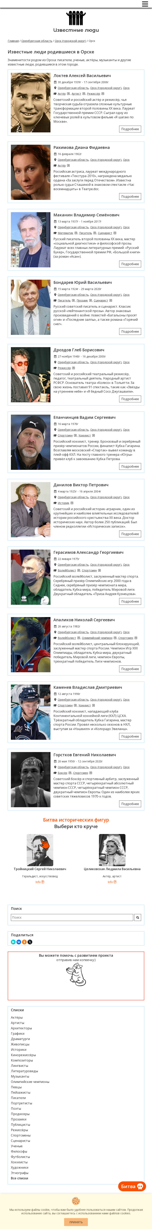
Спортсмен (65, 435)
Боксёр (62, 773)
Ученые (17, 1146)
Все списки (19, 1178)
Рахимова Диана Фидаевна (81, 147)
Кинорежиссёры (23, 1055)
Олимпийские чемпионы (30, 1082)
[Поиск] (137, 917)
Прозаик (82, 300)
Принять (76, 1222)
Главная (13, 41)
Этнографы (19, 1173)
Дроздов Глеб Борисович (78, 350)
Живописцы (20, 1044)
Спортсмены (20, 1135)
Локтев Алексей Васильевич (82, 75)
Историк (63, 503)
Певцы (16, 1087)
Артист (76, 93)
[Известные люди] (76, 25)
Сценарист (105, 233)
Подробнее (130, 129)
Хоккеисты (19, 1162)
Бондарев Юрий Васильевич (82, 282)
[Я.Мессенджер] (13, 942)
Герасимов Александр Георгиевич (88, 552)
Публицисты (20, 1124)
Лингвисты (19, 1065)
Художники (19, 1167)
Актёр (62, 93)
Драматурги (20, 1039)
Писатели (18, 1098)
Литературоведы (24, 1071)
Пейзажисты (20, 1092)
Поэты (16, 1108)
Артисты (17, 1023)
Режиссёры (19, 1130)
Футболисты (20, 1157)
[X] (30, 942)
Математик (65, 233)
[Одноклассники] (24, 942)
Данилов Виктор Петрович (80, 484)
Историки (18, 1049)
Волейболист (67, 570)
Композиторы (22, 1060)
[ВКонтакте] (18, 942)
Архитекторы (21, 1028)
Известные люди (76, 30)
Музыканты (20, 1076)
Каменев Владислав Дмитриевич (87, 687)
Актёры (17, 1017)
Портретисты (21, 1103)
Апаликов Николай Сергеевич (84, 619)
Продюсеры (20, 1114)
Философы (19, 1151)
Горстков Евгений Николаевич (84, 754)
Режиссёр (93, 93)
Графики (17, 1033)
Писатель (85, 233)
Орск (126, 88)
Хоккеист (85, 435)
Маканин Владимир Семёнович (86, 215)
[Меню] (145, 4)
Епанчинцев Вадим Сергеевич (84, 417)
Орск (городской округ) (70, 41)
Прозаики (18, 1119)
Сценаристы (20, 1140)
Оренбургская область (36, 41)
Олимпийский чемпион (97, 638)
